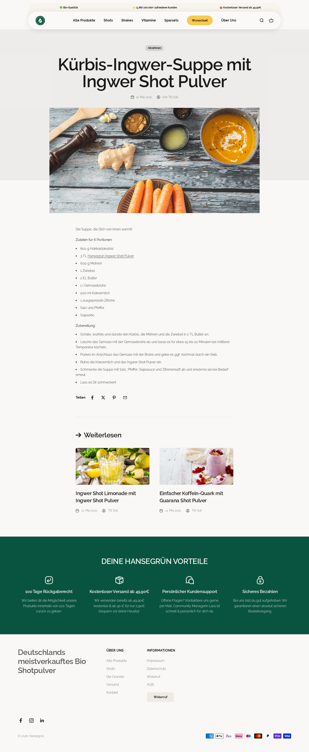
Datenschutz (156, 669)
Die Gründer (115, 677)
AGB (150, 685)
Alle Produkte (84, 21)
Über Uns (228, 21)
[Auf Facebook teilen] (92, 397)
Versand (112, 685)
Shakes (127, 21)
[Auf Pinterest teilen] (114, 397)
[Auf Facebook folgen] (21, 720)
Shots (108, 21)
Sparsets (171, 21)
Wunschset (200, 20)
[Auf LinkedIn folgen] (42, 720)
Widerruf (153, 677)
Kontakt (112, 693)
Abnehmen (154, 48)
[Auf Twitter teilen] (103, 397)
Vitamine (148, 21)
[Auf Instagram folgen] (31, 720)
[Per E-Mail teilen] (125, 397)
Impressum (155, 661)
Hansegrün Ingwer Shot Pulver (111, 256)
